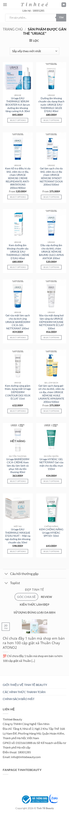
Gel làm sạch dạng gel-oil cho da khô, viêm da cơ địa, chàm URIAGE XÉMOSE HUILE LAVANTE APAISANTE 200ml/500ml (51, 393)
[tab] (26, 597)
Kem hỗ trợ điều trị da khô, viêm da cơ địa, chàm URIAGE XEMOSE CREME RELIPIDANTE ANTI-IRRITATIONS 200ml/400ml (17, 178)
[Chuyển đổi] (6, 574)
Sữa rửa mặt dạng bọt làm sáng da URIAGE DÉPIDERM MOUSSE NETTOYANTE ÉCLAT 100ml (51, 322)
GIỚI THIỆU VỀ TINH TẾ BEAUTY (25, 684)
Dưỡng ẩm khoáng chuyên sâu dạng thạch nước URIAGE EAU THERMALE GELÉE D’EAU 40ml (51, 105)
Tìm (61, 17)
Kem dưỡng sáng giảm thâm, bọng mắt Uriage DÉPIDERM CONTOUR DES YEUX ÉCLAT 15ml (18, 392)
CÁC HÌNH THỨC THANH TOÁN (24, 692)
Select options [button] (18, 120)
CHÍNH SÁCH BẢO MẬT (18, 699)
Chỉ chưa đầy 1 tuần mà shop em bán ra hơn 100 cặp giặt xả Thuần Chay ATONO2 (34, 643)
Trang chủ (13, 29)
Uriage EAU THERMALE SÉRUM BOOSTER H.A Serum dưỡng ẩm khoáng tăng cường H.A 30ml (18, 105)
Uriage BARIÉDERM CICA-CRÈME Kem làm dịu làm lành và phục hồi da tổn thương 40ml (17, 466)
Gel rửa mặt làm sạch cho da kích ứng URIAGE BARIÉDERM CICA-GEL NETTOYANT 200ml (17, 322)
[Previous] (3, 676)
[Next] (13, 676)
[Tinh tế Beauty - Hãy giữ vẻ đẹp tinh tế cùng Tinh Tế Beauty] (34, 4)
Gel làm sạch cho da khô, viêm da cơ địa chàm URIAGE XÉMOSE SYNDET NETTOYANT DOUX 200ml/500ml (51, 176)
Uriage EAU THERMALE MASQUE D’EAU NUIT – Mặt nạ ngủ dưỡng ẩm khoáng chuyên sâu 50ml (17, 536)
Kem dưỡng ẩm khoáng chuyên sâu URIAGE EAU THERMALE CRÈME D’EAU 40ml (17, 252)
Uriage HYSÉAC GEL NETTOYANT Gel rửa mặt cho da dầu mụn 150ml (51, 464)
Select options (18, 197)
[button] (5, 4)
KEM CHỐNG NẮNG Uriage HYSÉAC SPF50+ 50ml (51, 532)
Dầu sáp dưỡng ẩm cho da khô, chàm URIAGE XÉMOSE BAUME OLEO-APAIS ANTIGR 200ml (51, 252)
